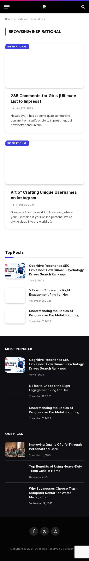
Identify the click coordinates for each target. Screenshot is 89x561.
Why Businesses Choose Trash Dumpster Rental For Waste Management (53, 493)
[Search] (83, 6)
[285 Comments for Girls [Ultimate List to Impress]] (44, 66)
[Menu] (7, 6)
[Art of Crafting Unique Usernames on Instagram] (44, 162)
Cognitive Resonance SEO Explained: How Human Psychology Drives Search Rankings (56, 270)
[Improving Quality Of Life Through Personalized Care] (15, 449)
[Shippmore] (44, 7)
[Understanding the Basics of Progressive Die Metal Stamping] (15, 316)
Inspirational (17, 46)
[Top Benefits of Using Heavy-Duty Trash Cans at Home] (15, 471)
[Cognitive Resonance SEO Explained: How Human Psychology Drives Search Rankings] (15, 271)
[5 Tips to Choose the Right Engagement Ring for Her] (15, 295)
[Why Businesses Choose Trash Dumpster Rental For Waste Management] (15, 493)
